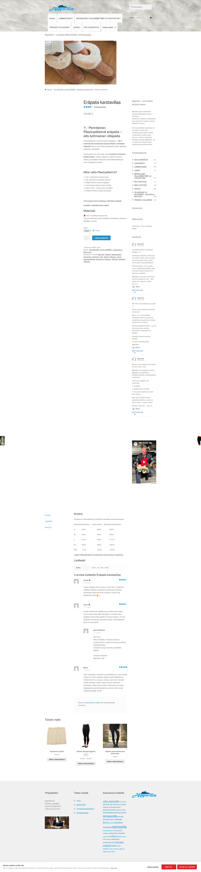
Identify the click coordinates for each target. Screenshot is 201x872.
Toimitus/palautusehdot (85, 808)
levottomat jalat (108, 819)
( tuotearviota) (100, 107)
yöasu (109, 851)
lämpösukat (107, 827)
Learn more (113, 868)
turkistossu (106, 849)
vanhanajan (116, 848)
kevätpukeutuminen (109, 810)
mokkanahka (112, 833)
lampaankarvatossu (120, 812)
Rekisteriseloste (82, 813)
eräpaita (108, 254)
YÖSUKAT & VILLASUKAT (60, 27)
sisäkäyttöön (115, 839)
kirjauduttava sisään (92, 702)
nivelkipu (113, 836)
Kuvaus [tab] (47, 515)
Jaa (135, 292)
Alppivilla (140, 244)
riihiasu (104, 839)
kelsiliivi (118, 804)
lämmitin (112, 822)
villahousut (121, 848)
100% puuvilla (122, 801)
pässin (119, 257)
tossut (113, 845)
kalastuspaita (116, 254)
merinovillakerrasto (107, 830)
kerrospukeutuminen (115, 807)
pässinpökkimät (89, 259)
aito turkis (113, 804)
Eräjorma (101, 254)
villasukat (105, 851)
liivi (114, 819)
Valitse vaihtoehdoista (57, 759)
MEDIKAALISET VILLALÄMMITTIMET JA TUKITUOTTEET (98, 18)
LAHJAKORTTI (139, 163)
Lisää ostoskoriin (101, 238)
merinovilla (119, 826)
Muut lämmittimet (140, 181)
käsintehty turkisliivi (121, 810)
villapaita (87, 262)
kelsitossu (123, 804)
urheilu (111, 848)
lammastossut (108, 812)
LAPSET (137, 170)
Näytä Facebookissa (137, 290)
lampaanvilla (110, 816)
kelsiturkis (106, 807)
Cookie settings (152, 867)
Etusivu (52, 18)
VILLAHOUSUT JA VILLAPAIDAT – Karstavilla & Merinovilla (73, 89)
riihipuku (109, 839)
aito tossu (106, 804)
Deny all (169, 867)
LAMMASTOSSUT (66, 18)
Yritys (79, 800)
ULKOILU (76, 27)
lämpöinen (118, 822)
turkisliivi (119, 846)
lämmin (106, 822)
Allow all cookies (187, 867)
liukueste (118, 819)
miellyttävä (105, 833)
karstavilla (87, 257)
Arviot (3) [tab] (48, 527)
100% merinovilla (111, 801)
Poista (97, 230)
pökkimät (122, 259)
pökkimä (115, 259)
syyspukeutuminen (109, 842)
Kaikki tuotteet (108, 27)
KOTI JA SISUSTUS (91, 27)
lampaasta (121, 816)
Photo (138, 287)
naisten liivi (105, 836)
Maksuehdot (81, 804)
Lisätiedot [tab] (48, 521)
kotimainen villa (97, 257)
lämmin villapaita (110, 257)
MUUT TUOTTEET (140, 185)
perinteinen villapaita (103, 259)
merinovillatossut (117, 830)
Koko (85, 228)
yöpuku (113, 851)
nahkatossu (121, 833)
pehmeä (119, 836)
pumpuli (124, 836)
